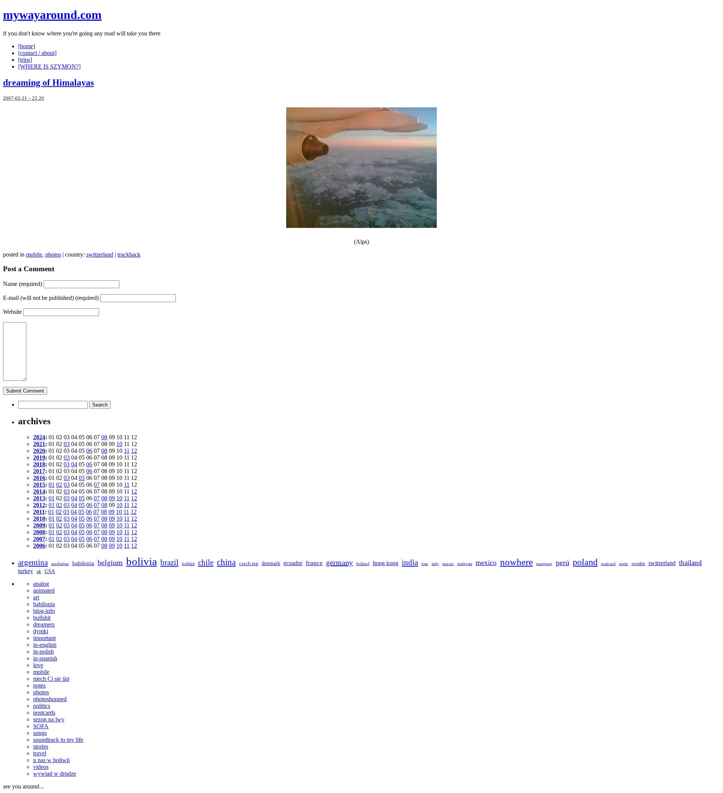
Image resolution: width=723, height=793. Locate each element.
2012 (39, 505)
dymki (40, 631)
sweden (638, 563)
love (38, 665)
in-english (44, 645)
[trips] (25, 60)
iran (424, 564)
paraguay (544, 564)
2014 (39, 491)
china (226, 562)
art (36, 597)
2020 (39, 451)
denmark (271, 563)
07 (97, 484)
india (410, 562)
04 (74, 464)
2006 (39, 545)
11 (127, 451)
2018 (39, 464)
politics (41, 706)
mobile (34, 254)
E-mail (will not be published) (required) (51, 298)
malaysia (464, 564)
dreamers (44, 624)
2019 (39, 457)
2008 (39, 532)
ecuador (293, 563)
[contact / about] (37, 53)
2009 (39, 525)
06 (89, 451)
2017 (39, 471)
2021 (39, 444)
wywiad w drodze (54, 773)
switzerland (99, 254)
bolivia (141, 561)
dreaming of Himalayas (48, 82)
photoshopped (50, 699)
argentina (33, 562)
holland (362, 564)
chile (206, 562)
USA (49, 571)
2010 (39, 518)
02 (59, 484)
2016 (39, 478)
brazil (169, 562)
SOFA (41, 726)
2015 (39, 484)
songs (40, 733)
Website (12, 312)
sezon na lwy (48, 719)
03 (67, 444)
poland (585, 562)
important (44, 638)
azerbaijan (60, 564)
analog (41, 584)
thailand (690, 563)
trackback (128, 254)
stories (40, 746)
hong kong (385, 563)
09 (112, 498)
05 (82, 478)
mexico (486, 563)
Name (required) (22, 284)
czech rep (248, 563)
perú (562, 562)
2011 (39, 512)
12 (134, 451)
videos (41, 767)
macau (448, 564)
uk (39, 571)
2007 (39, 539)
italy (435, 564)
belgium (110, 562)
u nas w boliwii (51, 760)
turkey (25, 571)
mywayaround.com (52, 14)
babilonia (83, 563)
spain (623, 564)
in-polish (43, 651)
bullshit (188, 564)
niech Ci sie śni (51, 678)
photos (53, 254)
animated (44, 590)
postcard (608, 564)
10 (119, 444)
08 (104, 437)
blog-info (44, 611)
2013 (39, 498)
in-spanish (45, 658)
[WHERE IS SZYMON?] (49, 66)
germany (339, 562)
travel (39, 753)
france (314, 563)
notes (39, 685)
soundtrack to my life (58, 739)
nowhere (516, 562)
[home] (26, 46)
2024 (39, 437)
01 (52, 484)
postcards (44, 712)
